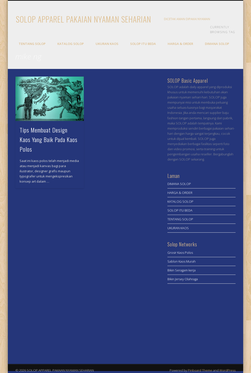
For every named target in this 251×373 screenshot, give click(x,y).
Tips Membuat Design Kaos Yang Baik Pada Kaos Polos (48, 139)
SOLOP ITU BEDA (143, 43)
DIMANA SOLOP (217, 43)
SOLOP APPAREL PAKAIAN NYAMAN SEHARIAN (83, 19)
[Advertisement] (201, 322)
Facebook (219, 19)
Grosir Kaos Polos (180, 252)
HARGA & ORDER (180, 43)
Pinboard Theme (200, 370)
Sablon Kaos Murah (181, 261)
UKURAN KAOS (107, 43)
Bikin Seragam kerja (181, 270)
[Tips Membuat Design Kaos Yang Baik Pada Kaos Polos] (49, 99)
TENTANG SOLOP (32, 43)
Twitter (229, 19)
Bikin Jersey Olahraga (182, 279)
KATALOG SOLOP (70, 43)
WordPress (227, 370)
